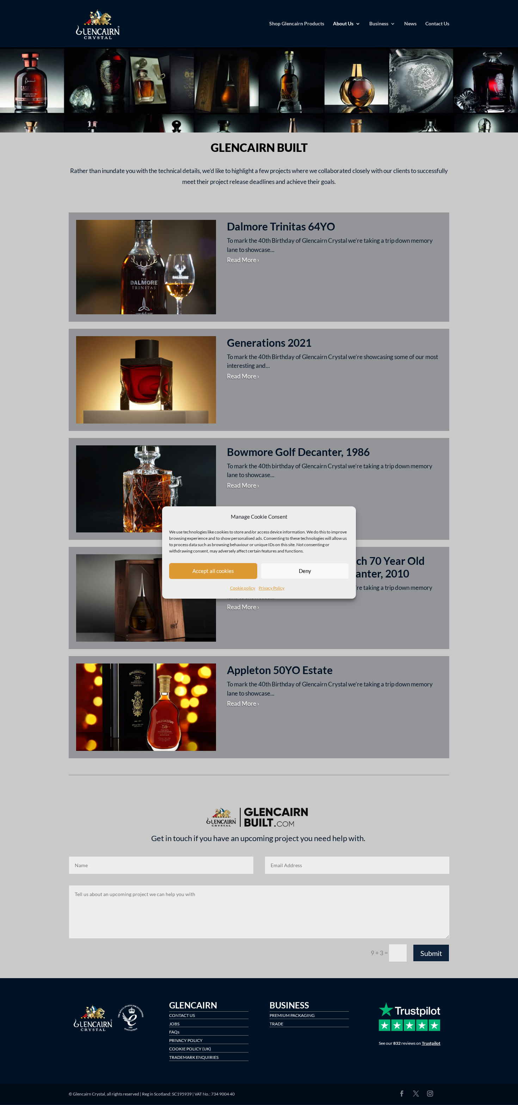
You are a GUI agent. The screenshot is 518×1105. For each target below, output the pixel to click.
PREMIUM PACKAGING (292, 1015)
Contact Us (437, 23)
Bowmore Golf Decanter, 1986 (298, 451)
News (410, 23)
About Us (343, 23)
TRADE (276, 1023)
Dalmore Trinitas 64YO (281, 226)
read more (241, 260)
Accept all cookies (213, 571)
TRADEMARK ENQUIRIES (193, 1057)
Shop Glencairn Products (296, 23)
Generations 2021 (269, 342)
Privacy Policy (271, 588)
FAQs (174, 1032)
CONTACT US (182, 1015)
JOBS (174, 1023)
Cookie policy (242, 588)
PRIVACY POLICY (186, 1040)
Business (378, 23)
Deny (305, 571)
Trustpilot (431, 1043)
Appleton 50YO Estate (280, 669)
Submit (431, 953)
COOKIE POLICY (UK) (190, 1048)
